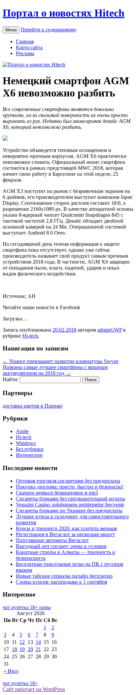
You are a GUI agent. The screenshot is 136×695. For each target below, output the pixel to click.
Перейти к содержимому (49, 29)
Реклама (25, 53)
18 (14, 649)
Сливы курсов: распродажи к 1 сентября (61, 582)
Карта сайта (29, 47)
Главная (25, 41)
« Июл (11, 671)
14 (38, 642)
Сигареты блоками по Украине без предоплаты (69, 510)
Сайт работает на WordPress (34, 689)
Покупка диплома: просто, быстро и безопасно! (69, 487)
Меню (11, 29)
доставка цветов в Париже (32, 406)
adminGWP (109, 330)
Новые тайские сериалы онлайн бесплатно (64, 576)
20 (30, 649)
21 (38, 649)
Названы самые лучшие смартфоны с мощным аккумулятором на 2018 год (55, 370)
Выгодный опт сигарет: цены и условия (61, 546)
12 (22, 642)
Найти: (10, 379)
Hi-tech (30, 336)
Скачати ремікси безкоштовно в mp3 (57, 492)
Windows (26, 443)
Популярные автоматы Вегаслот (52, 540)
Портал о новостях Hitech (63, 13)
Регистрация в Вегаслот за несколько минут (65, 534)
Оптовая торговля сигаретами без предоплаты (68, 481)
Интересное (29, 455)
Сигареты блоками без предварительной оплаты (70, 498)
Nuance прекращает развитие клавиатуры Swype (61, 361)
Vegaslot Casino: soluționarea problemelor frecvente (70, 504)
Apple (22, 431)
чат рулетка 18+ (20, 683)
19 (22, 649)
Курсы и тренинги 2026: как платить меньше (66, 528)
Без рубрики (30, 449)
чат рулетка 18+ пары (27, 607)
